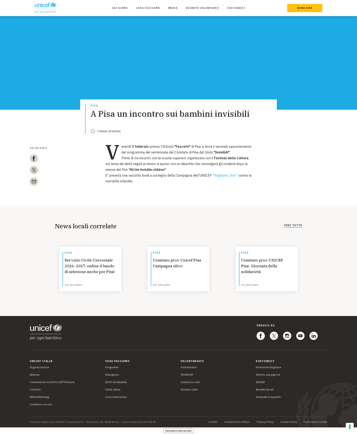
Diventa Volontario (202, 7)
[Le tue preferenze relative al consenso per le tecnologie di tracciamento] (350, 427)
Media (173, 7)
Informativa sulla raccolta (178, 430)
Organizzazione (39, 367)
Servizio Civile (189, 389)
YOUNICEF (187, 374)
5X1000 (260, 382)
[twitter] (34, 171)
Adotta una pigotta (268, 374)
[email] (34, 182)
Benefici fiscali (265, 389)
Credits (213, 422)
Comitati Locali (190, 382)
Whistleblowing (39, 397)
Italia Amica (112, 389)
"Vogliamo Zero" (225, 175)
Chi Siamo (120, 7)
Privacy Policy (265, 422)
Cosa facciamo (148, 7)
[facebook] (34, 159)
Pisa (94, 105)
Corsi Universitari (116, 397)
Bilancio (35, 374)
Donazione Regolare (268, 367)
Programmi (111, 367)
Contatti (35, 389)
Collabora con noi (41, 404)
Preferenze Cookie (315, 422)
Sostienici (236, 7)
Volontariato (189, 367)
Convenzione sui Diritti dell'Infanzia (52, 382)
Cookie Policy (288, 422)
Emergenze (112, 374)
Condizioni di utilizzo (237, 422)
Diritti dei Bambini (116, 382)
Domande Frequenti (268, 397)
